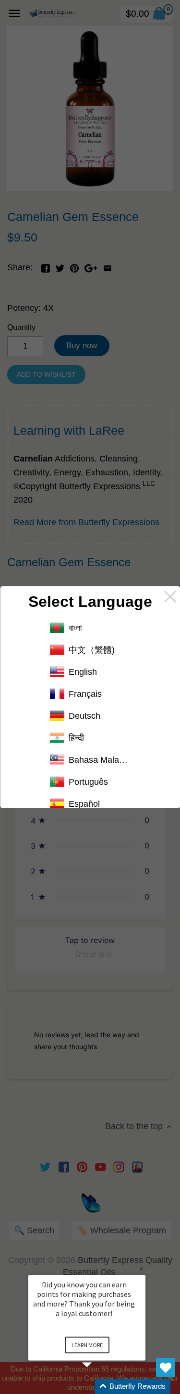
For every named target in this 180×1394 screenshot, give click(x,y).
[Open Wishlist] (165, 1367)
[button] (98, 1386)
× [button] (141, 1268)
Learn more (87, 1345)
